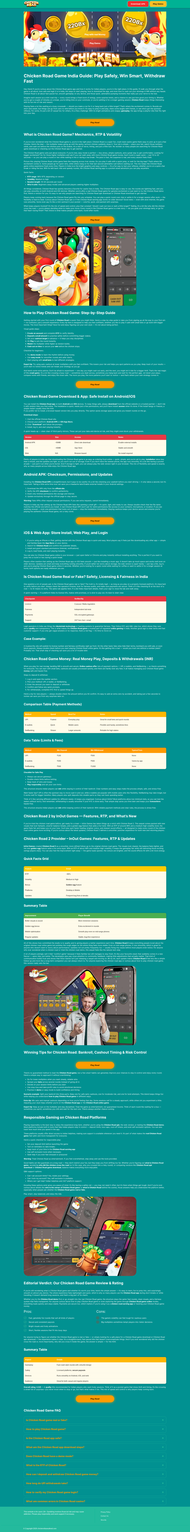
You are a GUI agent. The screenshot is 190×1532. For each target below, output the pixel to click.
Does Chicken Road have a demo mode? (49, 1456)
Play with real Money (95, 34)
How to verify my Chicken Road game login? (52, 1492)
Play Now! (95, 122)
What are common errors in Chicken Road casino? (55, 1501)
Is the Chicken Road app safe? (44, 1438)
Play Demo (158, 4)
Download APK (138, 4)
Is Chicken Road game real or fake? (46, 1420)
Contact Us (104, 1516)
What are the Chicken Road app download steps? (55, 1447)
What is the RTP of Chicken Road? (46, 1465)
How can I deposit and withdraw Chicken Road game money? (62, 1474)
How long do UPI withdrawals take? (47, 1483)
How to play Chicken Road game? (46, 1429)
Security (103, 1520)
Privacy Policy (105, 1512)
